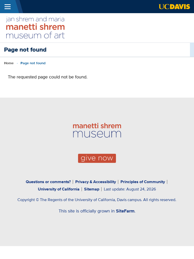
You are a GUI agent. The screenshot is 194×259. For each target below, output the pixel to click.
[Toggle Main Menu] (7, 6)
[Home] (35, 27)
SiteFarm (125, 211)
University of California (59, 189)
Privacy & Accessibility (95, 182)
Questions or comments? (48, 182)
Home (9, 63)
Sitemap (91, 189)
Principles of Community (142, 182)
